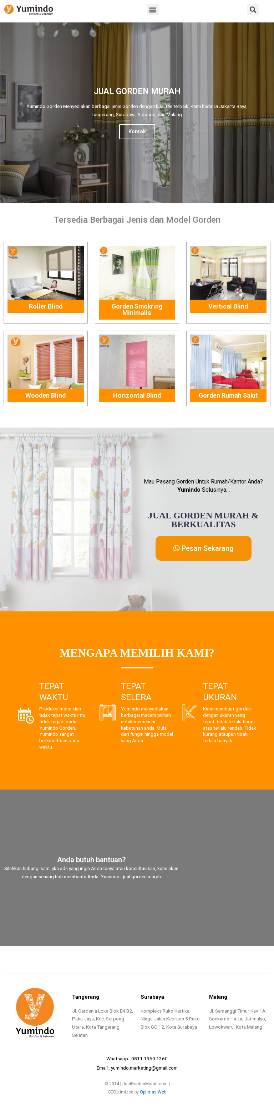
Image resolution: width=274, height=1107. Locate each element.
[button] (153, 9)
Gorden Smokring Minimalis (137, 309)
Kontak (137, 131)
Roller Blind (45, 306)
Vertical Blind (228, 306)
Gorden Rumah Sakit (228, 395)
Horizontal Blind (137, 395)
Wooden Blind (45, 395)
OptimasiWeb (153, 1092)
